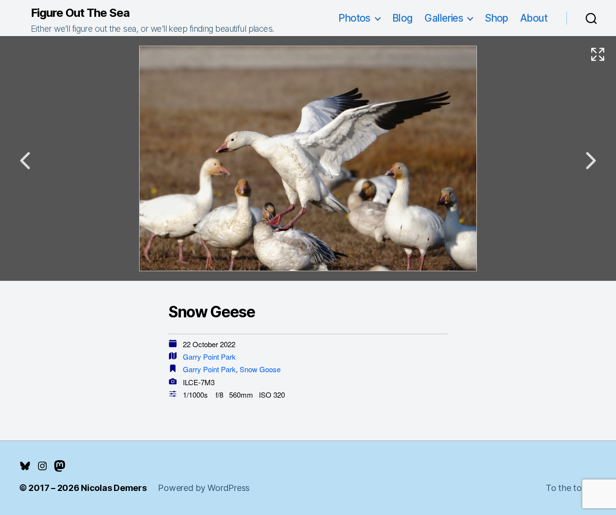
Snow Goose (260, 369)
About (533, 18)
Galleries (443, 18)
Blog (402, 18)
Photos (354, 18)
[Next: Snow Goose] (591, 160)
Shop (496, 18)
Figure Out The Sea (80, 13)
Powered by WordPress (204, 488)
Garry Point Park (209, 357)
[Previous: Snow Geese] (25, 160)
